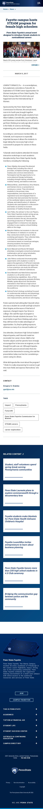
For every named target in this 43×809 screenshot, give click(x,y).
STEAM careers (11, 424)
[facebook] (13, 686)
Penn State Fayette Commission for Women (20, 417)
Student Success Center (15, 731)
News (12, 9)
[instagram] (29, 686)
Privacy (8, 782)
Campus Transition (21, 700)
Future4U (9, 411)
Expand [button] (35, 65)
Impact (8, 405)
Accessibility (31, 782)
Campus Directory (12, 743)
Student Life (9, 726)
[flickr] (19, 686)
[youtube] (24, 686)
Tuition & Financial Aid (14, 720)
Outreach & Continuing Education (14, 737)
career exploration (12, 430)
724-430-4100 (25, 758)
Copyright (22, 787)
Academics (8, 715)
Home (5, 9)
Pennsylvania (20, 405)
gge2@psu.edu (8, 389)
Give (21, 693)
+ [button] (36, 709)
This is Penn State (11, 709)
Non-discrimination (19, 782)
